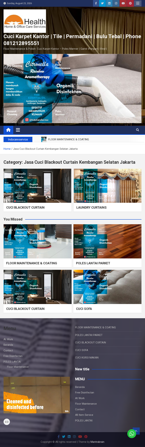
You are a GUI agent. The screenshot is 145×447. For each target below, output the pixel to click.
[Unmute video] (37, 395)
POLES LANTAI (12, 361)
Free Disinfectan (13, 356)
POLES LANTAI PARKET (93, 263)
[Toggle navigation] (18, 130)
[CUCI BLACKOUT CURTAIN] (37, 186)
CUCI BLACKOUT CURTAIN (25, 207)
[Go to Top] (136, 431)
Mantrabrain (97, 441)
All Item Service (84, 414)
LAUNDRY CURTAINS (91, 207)
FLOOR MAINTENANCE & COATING (31, 263)
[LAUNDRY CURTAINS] (107, 186)
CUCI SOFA (84, 309)
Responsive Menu (137, 3)
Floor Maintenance (18, 366)
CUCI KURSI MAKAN (86, 357)
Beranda (8, 344)
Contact (8, 350)
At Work (8, 339)
